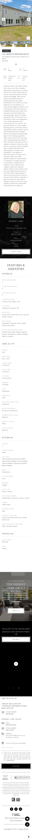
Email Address (7, 747)
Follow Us (16, 639)
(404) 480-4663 (10, 714)
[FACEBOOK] (11, 809)
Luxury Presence (16, 820)
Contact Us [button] (16, 610)
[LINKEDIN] (20, 809)
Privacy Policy (10, 760)
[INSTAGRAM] (16, 809)
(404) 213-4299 (16, 234)
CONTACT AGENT (16, 251)
